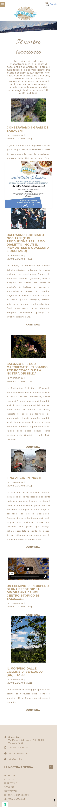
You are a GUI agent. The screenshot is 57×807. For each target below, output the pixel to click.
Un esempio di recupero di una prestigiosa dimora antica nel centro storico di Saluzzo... (28, 592)
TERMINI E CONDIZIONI (16, 795)
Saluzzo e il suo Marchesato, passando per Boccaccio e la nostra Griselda (27, 368)
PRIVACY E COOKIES (15, 799)
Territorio (16, 135)
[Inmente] (55, 802)
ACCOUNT (9, 787)
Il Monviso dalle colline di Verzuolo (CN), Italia (25, 671)
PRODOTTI (9, 775)
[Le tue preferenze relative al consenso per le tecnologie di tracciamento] (5, 804)
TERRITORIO (10, 783)
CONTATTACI (11, 791)
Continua (33, 324)
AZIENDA (9, 779)
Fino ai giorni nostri (25, 477)
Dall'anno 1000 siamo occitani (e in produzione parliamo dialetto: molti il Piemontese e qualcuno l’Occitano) (28, 243)
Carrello (51, 4)
